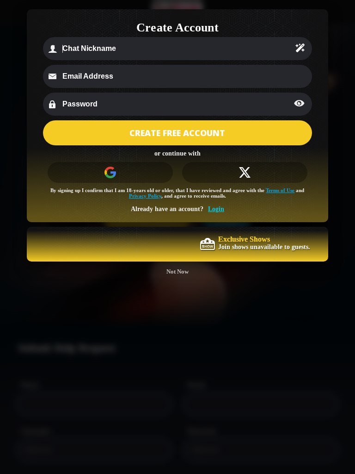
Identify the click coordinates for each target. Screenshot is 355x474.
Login (216, 209)
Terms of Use (280, 190)
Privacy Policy (145, 196)
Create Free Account (177, 132)
